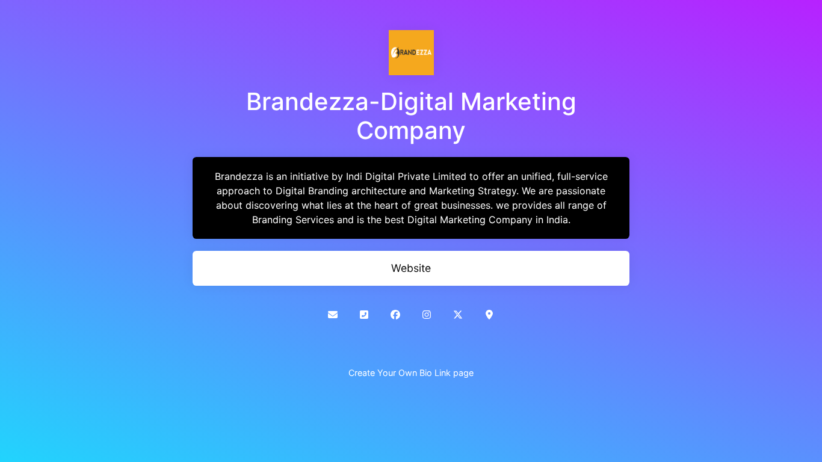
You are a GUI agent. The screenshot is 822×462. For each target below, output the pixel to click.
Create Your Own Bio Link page (411, 373)
